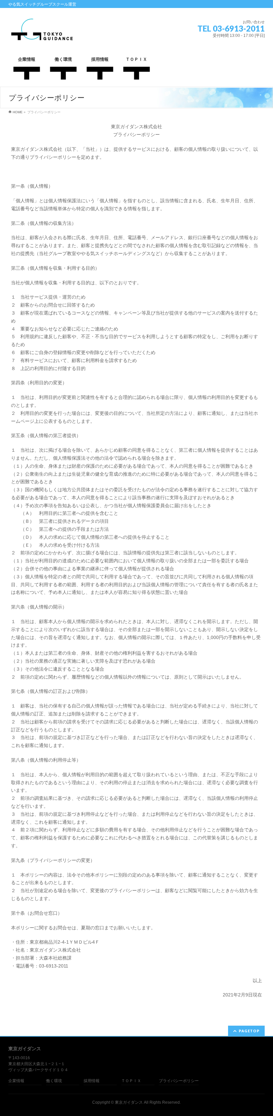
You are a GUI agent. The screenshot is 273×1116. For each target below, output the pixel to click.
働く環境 (54, 1081)
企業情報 (16, 1081)
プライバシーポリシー (179, 1081)
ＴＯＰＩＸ (131, 1081)
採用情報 (92, 1081)
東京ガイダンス (129, 1102)
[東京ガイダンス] (41, 35)
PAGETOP (249, 1031)
